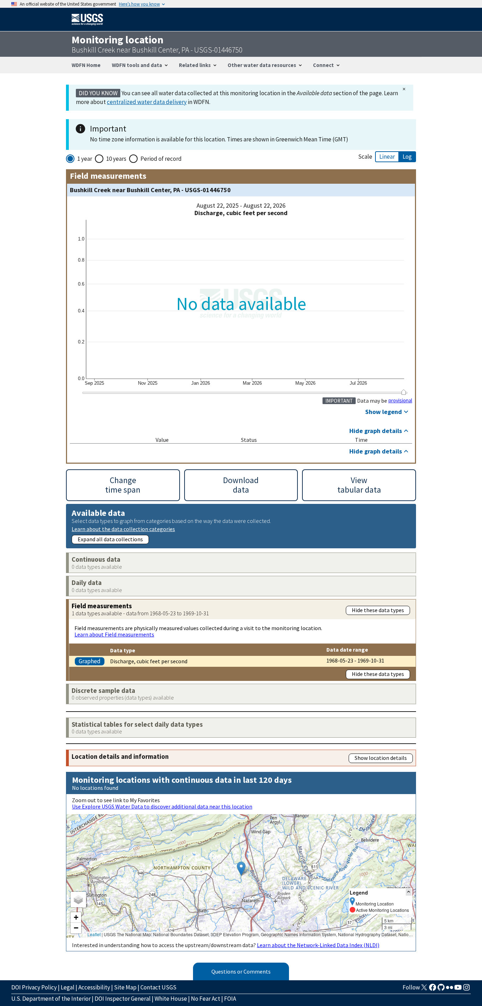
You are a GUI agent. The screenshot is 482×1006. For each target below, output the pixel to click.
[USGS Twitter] (424, 989)
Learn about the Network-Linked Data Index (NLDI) (318, 945)
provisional (400, 400)
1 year (84, 159)
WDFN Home (86, 65)
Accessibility (94, 987)
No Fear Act (205, 998)
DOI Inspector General (123, 998)
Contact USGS (158, 987)
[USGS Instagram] (466, 989)
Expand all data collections (110, 539)
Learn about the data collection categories (123, 528)
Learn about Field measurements (114, 634)
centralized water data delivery (147, 102)
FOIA (230, 998)
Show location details (381, 757)
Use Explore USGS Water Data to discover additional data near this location (162, 806)
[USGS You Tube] (458, 989)
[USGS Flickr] (449, 989)
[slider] (403, 392)
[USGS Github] (441, 989)
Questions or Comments (241, 971)
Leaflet (94, 934)
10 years (116, 159)
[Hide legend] (408, 892)
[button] (241, 868)
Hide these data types (378, 610)
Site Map (125, 987)
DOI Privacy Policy (34, 987)
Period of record (161, 159)
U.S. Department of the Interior (51, 998)
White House (171, 998)
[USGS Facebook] (432, 989)
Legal (67, 987)
